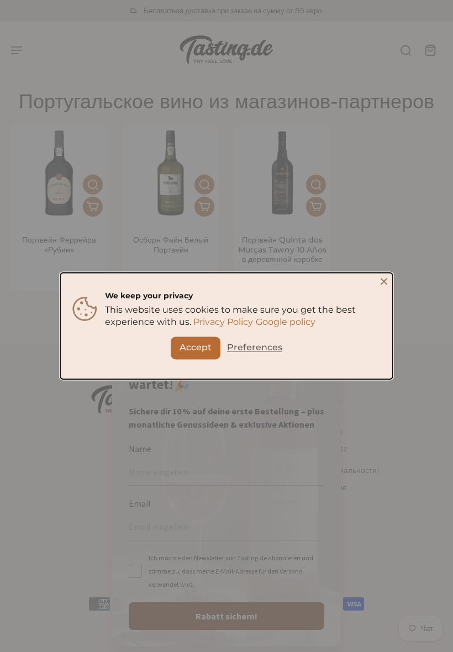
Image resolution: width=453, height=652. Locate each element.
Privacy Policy (223, 322)
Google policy (285, 322)
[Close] (383, 281)
